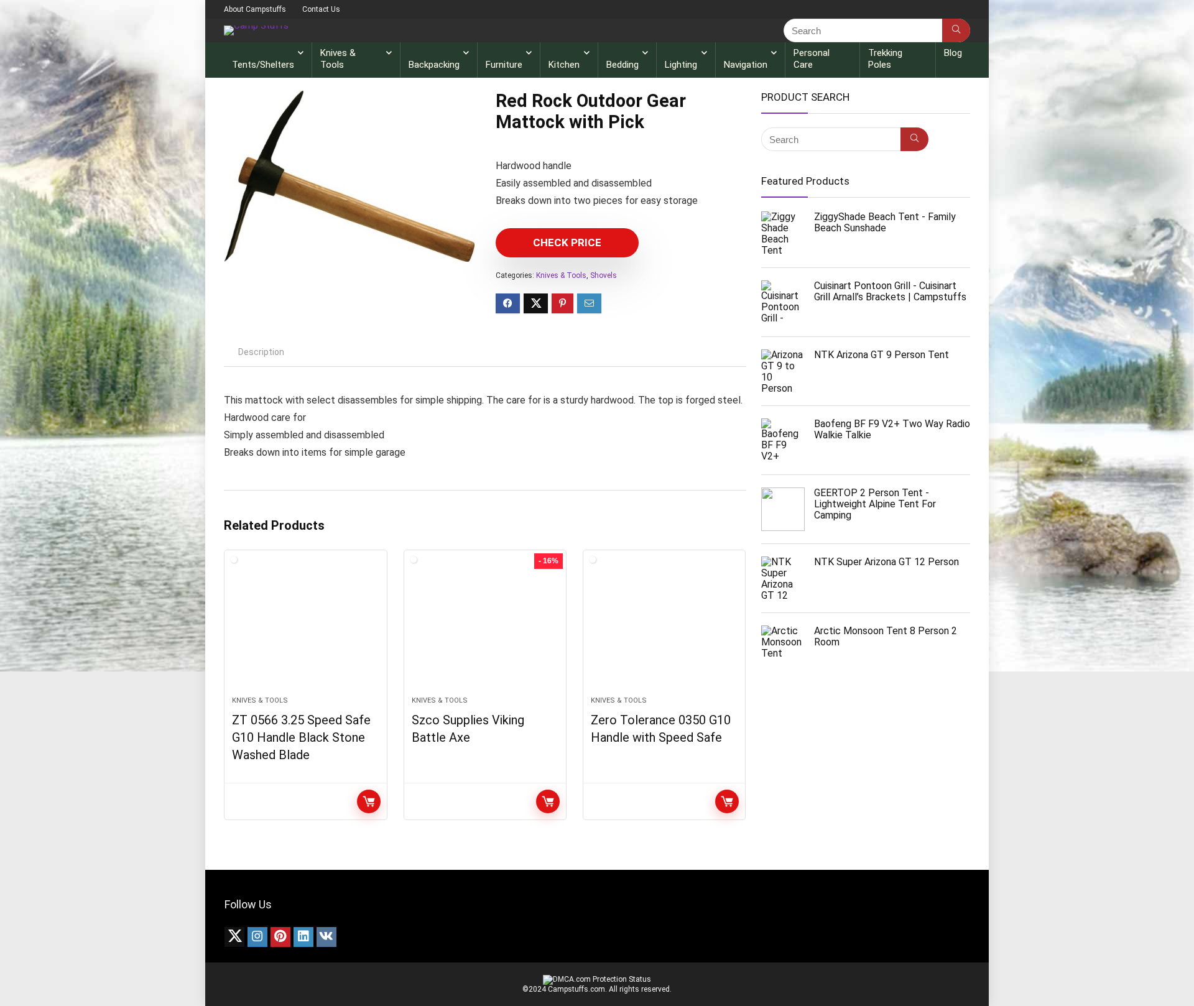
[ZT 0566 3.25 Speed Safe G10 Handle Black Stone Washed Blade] (305, 629)
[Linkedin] (303, 937)
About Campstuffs (255, 9)
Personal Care (812, 58)
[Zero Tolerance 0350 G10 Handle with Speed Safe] (664, 629)
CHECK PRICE (567, 242)
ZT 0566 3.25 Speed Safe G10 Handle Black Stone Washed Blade (301, 737)
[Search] (956, 30)
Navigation (745, 64)
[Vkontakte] (326, 937)
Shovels (603, 275)
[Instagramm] (257, 937)
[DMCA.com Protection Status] (597, 979)
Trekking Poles (885, 58)
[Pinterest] (280, 937)
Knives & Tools (338, 58)
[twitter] (234, 937)
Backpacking (434, 64)
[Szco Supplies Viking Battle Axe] (485, 629)
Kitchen (564, 64)
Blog (953, 52)
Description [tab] (261, 352)
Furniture (504, 64)
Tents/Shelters (263, 64)
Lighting (681, 64)
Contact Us (321, 9)
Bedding (622, 64)
